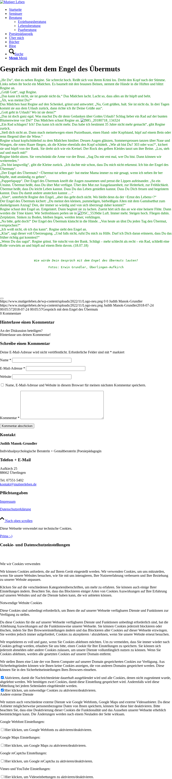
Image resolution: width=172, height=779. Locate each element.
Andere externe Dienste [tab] (16, 694)
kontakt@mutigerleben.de (18, 484)
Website (5, 377)
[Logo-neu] (12, 2)
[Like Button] (2, 298)
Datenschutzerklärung (15, 509)
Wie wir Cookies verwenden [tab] (20, 564)
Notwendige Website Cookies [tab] (21, 603)
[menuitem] (90, 10)
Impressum (7, 501)
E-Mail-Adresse (12, 368)
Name (5, 360)
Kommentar (9, 418)
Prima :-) (6, 536)
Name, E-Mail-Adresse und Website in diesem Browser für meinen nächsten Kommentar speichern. (75, 385)
